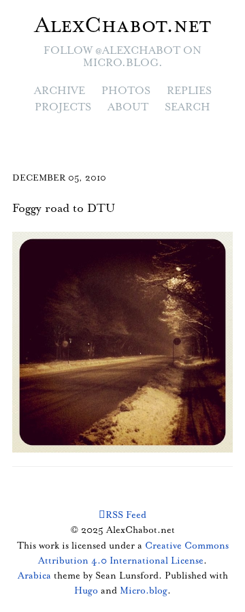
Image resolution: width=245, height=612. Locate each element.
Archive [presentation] (59, 91)
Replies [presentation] (189, 91)
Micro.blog (143, 590)
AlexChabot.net (123, 26)
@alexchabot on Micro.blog (142, 57)
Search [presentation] (187, 107)
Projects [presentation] (63, 107)
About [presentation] (128, 107)
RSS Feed (125, 515)
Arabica (34, 575)
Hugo (86, 590)
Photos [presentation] (125, 91)
